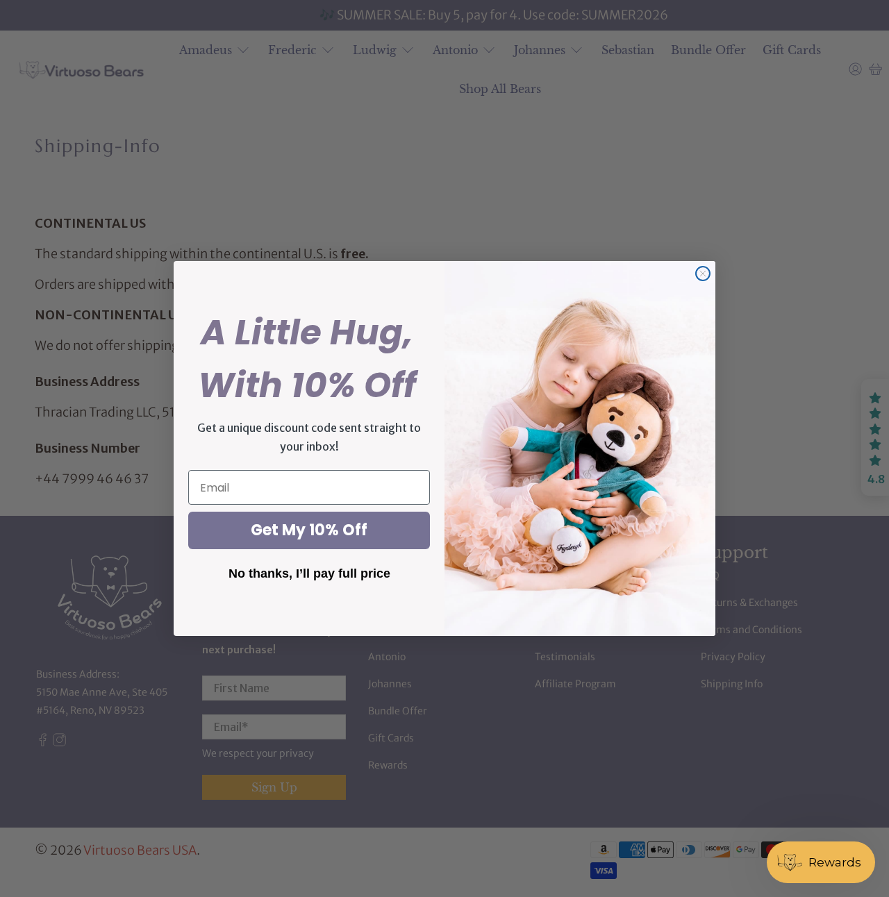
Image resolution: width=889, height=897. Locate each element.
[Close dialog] (703, 273)
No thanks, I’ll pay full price (309, 573)
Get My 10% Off (309, 530)
